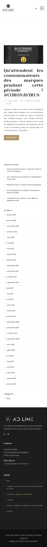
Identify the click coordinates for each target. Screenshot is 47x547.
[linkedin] (4, 434)
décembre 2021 (13, 265)
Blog (9, 104)
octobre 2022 (12, 232)
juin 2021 (10, 288)
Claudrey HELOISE (31, 101)
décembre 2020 (13, 322)
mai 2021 (10, 294)
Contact (10, 500)
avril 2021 (10, 299)
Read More (11, 137)
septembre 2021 (13, 282)
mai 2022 (10, 243)
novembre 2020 (13, 328)
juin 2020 (10, 356)
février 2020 (11, 378)
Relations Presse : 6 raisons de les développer (24, 185)
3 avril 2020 (12, 101)
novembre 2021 (12, 271)
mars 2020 (11, 373)
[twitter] (8, 434)
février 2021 (11, 311)
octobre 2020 (12, 333)
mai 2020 (10, 361)
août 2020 (11, 344)
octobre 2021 (12, 277)
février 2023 (11, 215)
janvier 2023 (11, 220)
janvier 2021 (11, 316)
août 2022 (11, 237)
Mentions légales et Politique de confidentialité (25, 505)
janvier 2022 (11, 260)
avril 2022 (10, 249)
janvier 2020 (11, 384)
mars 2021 (10, 305)
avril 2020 (10, 367)
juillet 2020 (11, 350)
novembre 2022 (13, 226)
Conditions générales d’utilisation (19, 494)
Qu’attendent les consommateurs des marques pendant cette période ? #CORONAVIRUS (23, 83)
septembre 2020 (13, 339)
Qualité (9, 511)
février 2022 (11, 254)
